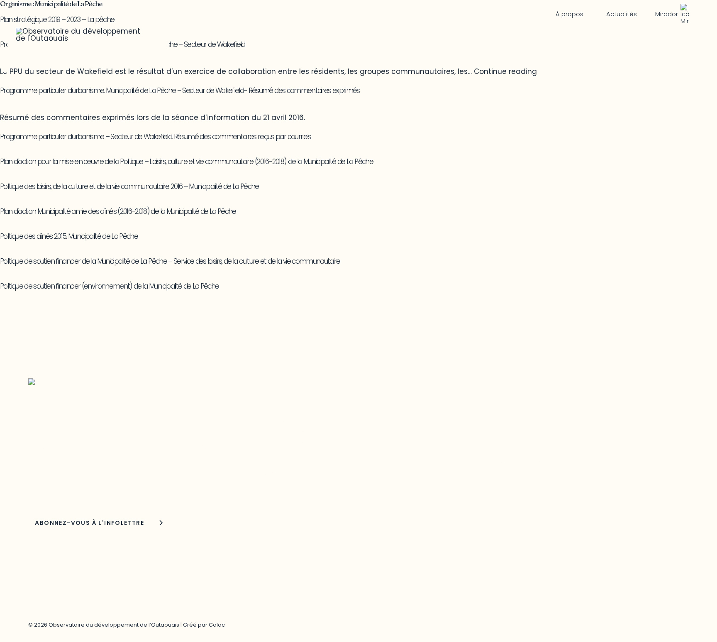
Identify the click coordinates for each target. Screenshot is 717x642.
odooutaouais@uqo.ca (301, 472)
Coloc (217, 625)
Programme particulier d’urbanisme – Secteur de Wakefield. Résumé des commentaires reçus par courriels (155, 137)
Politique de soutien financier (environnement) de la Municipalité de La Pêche (109, 286)
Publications (444, 37)
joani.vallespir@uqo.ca (534, 442)
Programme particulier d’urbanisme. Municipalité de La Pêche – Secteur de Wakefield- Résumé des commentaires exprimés (180, 91)
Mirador (666, 14)
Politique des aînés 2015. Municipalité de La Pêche (69, 236)
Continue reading (505, 71)
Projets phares (335, 37)
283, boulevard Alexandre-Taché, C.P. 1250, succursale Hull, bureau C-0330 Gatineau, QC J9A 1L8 (333, 431)
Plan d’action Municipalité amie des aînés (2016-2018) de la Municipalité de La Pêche (118, 211)
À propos (569, 13)
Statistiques (542, 37)
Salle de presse (652, 37)
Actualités (621, 13)
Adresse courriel (53, 465)
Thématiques (222, 37)
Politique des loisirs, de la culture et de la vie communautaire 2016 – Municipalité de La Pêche (129, 186)
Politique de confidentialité (542, 461)
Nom (37, 488)
